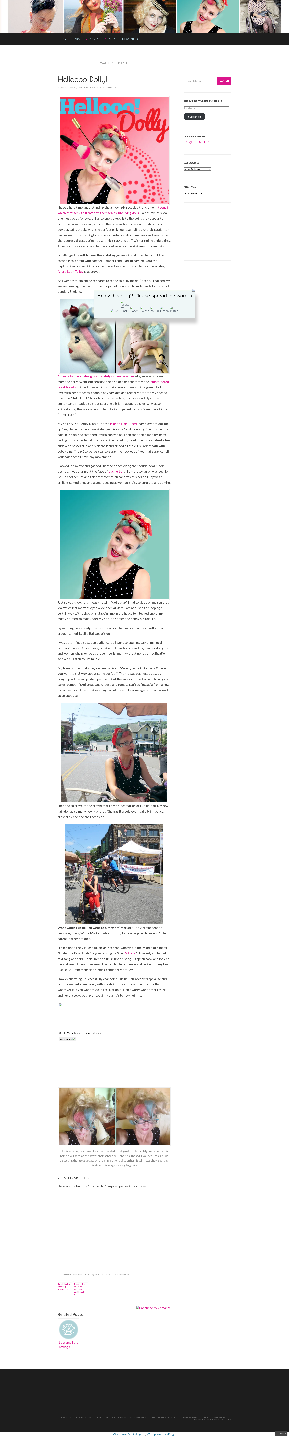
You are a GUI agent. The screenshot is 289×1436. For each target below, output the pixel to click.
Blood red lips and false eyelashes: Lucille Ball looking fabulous (80, 1289)
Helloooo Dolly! (82, 79)
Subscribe (194, 116)
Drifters (129, 953)
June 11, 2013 (66, 87)
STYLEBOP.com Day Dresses (121, 1274)
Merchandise (130, 39)
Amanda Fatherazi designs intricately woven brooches (96, 376)
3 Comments (108, 87)
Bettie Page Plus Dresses (96, 1274)
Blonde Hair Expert (123, 424)
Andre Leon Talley (70, 271)
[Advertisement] (209, 231)
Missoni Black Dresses (73, 1274)
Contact (96, 39)
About (79, 39)
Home (64, 39)
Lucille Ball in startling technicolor (64, 1287)
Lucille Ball (116, 471)
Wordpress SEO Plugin (128, 1434)
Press (112, 39)
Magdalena (87, 87)
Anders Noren (215, 1419)
